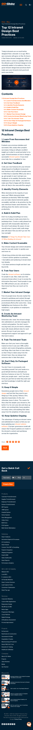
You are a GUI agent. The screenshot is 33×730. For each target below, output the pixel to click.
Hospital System (6, 512)
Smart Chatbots (6, 537)
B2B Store (4, 522)
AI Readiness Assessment (9, 619)
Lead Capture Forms (7, 585)
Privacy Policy (18, 719)
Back (5, 448)
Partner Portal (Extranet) (8, 504)
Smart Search (5, 544)
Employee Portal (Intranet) (9, 501)
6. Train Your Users (11, 112)
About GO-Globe (6, 656)
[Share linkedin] (3, 724)
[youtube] (9, 724)
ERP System (5, 507)
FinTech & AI (5, 631)
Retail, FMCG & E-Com (8, 644)
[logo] (8, 5)
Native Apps (5, 609)
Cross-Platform (6, 614)
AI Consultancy (6, 542)
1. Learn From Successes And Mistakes (17, 100)
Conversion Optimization (8, 587)
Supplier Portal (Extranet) (8, 499)
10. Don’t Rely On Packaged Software (17, 120)
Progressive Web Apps (8, 612)
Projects (4, 659)
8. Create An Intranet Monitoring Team (17, 116)
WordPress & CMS (7, 606)
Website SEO (5, 571)
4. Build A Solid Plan (11, 107)
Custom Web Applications (9, 601)
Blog (8, 22)
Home (3, 22)
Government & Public (7, 636)
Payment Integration (7, 550)
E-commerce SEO (6, 577)
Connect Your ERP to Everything (10, 547)
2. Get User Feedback (12, 103)
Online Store (5, 520)
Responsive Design (7, 604)
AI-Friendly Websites (7, 579)
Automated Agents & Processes (10, 539)
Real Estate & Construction (9, 634)
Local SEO (4, 574)
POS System (5, 525)
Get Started (5, 667)
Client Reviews (6, 661)
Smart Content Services (8, 582)
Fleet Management (7, 517)
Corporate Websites (7, 599)
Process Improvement (7, 622)
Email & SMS (5, 555)
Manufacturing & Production (9, 641)
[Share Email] (14, 724)
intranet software (14, 274)
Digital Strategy (6, 617)
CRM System (5, 509)
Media (3, 664)
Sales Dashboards (7, 557)
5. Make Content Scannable (14, 109)
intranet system (14, 157)
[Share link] (12, 724)
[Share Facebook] (5, 724)
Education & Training (7, 647)
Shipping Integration (7, 552)
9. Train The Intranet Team (13, 118)
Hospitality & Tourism (7, 639)
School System (6, 515)
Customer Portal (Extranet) (9, 496)
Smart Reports (6, 560)
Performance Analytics (8, 563)
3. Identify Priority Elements (14, 105)
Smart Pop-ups (6, 590)
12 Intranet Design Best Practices (13, 98)
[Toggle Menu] (21, 5)
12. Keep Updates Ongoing (13, 125)
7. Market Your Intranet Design (14, 114)
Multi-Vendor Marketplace (8, 528)
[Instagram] (7, 724)
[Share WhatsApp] (11, 724)
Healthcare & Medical (7, 649)
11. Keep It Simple (10, 123)
